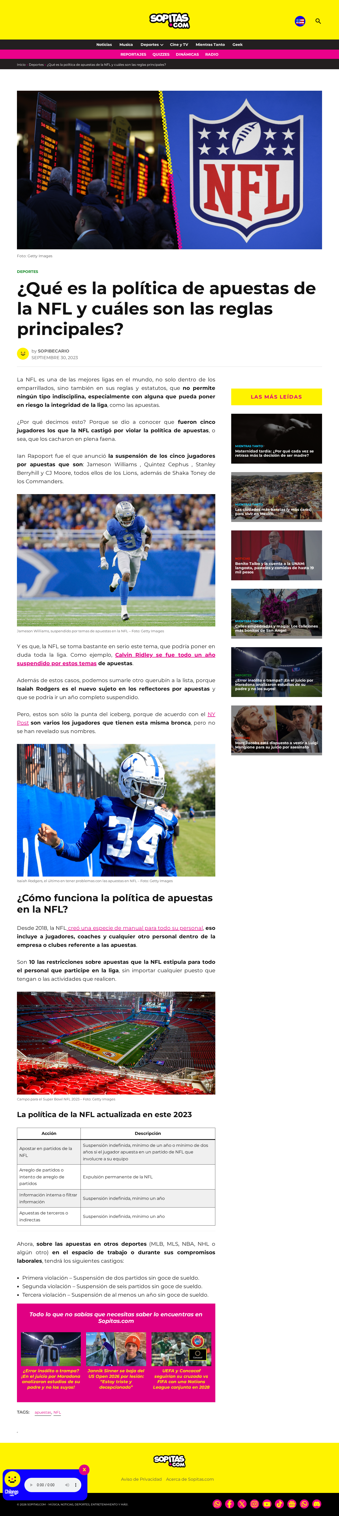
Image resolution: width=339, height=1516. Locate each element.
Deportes (150, 44)
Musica (126, 44)
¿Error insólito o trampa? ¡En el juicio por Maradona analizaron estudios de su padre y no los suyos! (274, 684)
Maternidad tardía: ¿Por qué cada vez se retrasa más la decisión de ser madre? (274, 453)
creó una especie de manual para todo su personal (134, 928)
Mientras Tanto (210, 44)
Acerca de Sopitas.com (190, 1479)
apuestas (43, 1412)
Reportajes (133, 54)
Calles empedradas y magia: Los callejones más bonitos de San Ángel (276, 628)
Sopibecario (53, 351)
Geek (238, 44)
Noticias (104, 44)
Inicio (21, 65)
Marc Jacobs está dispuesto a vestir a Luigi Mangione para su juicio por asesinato (276, 745)
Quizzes (161, 54)
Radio (211, 54)
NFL (57, 1412)
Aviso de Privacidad (141, 1479)
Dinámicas (187, 54)
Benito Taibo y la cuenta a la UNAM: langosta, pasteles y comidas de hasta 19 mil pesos (274, 567)
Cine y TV (179, 44)
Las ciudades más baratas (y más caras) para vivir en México (273, 511)
